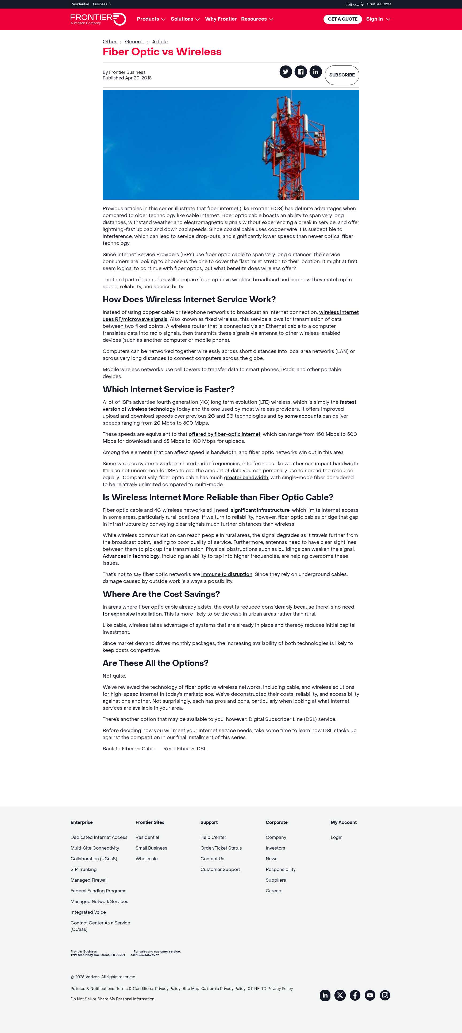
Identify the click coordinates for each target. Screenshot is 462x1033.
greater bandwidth (246, 478)
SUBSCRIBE (342, 75)
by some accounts (299, 416)
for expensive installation (132, 614)
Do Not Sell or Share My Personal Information (112, 999)
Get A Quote (342, 19)
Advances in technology (131, 556)
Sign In (374, 19)
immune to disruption (226, 574)
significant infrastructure (260, 510)
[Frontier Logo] (98, 19)
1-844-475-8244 (379, 4)
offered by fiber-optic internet (224, 434)
